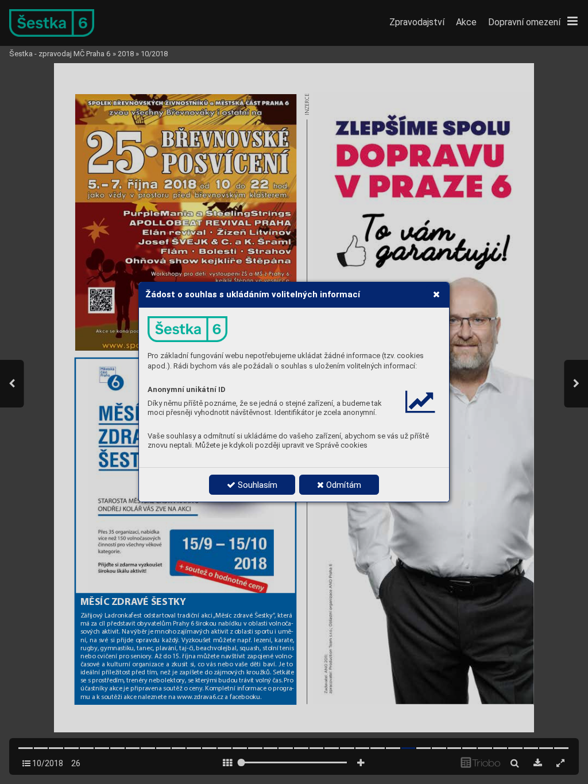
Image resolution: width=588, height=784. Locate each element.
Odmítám (342, 485)
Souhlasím (256, 485)
